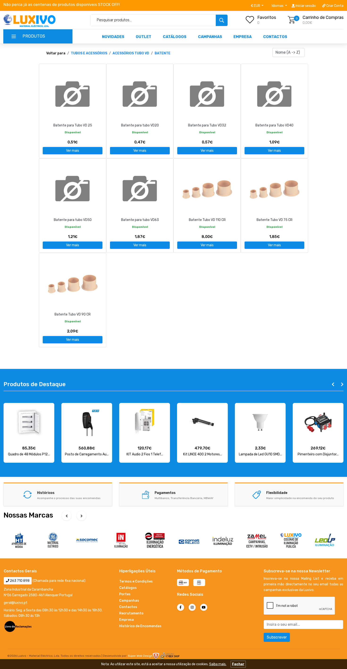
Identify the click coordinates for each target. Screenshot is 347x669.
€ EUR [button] (256, 6)
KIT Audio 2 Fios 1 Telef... (145, 454)
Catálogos (174, 37)
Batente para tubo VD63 (140, 220)
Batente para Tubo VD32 (207, 125)
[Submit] (222, 20)
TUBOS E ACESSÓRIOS (89, 53)
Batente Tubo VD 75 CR (274, 220)
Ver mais (72, 151)
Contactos (275, 37)
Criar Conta (334, 6)
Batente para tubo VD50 (73, 220)
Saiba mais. (217, 664)
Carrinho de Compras (323, 17)
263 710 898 (19, 581)
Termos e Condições (136, 581)
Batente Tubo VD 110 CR (207, 220)
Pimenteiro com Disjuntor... (318, 454)
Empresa (242, 37)
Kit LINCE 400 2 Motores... (202, 454)
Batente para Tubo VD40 (274, 125)
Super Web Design (140, 655)
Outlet (143, 37)
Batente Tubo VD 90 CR (73, 314)
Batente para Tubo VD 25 (72, 125)
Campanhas (210, 37)
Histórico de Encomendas (140, 626)
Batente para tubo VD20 (140, 125)
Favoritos (266, 17)
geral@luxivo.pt (15, 603)
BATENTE (162, 53)
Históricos (46, 493)
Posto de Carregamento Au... (87, 454)
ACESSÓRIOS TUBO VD (131, 53)
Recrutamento (131, 613)
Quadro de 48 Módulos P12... (29, 454)
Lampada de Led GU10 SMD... (260, 454)
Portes (125, 594)
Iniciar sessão (305, 6)
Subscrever (277, 637)
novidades (113, 37)
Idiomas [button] (278, 6)
